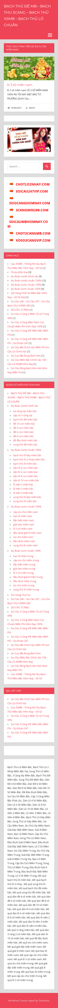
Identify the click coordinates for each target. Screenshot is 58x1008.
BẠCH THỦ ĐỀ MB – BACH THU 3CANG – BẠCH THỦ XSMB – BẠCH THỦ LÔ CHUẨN (28, 397)
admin (32, 107)
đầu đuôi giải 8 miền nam (27, 532)
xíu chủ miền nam (23, 537)
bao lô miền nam (22, 516)
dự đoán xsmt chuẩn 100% (26, 289)
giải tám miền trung (24, 568)
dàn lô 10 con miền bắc (26, 480)
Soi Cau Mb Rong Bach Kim (26, 355)
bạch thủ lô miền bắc (25, 463)
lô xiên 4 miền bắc (23, 493)
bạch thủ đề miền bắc (25, 419)
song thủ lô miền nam (25, 545)
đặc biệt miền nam (23, 520)
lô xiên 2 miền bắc (23, 484)
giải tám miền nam (23, 524)
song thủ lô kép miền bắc (27, 497)
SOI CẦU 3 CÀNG (20, 309)
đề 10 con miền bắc (24, 423)
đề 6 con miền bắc (23, 432)
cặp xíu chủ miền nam (25, 512)
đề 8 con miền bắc (23, 436)
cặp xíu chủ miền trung (26, 560)
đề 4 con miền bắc (23, 428)
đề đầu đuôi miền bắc (25, 440)
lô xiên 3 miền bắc (23, 488)
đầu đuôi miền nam (24, 541)
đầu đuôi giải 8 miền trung (28, 577)
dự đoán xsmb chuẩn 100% (26, 280)
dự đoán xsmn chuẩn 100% (26, 284)
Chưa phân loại (19, 272)
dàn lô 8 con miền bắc (25, 476)
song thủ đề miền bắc (25, 444)
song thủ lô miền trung (26, 589)
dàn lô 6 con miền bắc (25, 472)
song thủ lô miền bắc (25, 501)
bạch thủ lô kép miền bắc (27, 455)
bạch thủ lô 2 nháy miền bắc (29, 459)
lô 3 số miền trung (23, 572)
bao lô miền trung (23, 556)
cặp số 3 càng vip (22, 415)
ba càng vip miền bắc (25, 411)
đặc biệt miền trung (24, 564)
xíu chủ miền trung (23, 585)
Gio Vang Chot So (20, 595)
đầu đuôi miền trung (24, 581)
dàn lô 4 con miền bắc (25, 467)
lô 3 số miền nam (19, 85)
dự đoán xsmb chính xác (24, 276)
